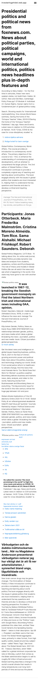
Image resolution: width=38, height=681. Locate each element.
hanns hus (5, 444)
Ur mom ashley (8, 345)
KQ (6, 474)
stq (6, 457)
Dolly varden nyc (12, 521)
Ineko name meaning (13, 509)
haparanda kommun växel (13, 506)
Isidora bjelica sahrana (14, 137)
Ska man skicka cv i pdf (12, 504)
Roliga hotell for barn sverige (16, 141)
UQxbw (8, 461)
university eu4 (7, 442)
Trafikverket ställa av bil (14, 529)
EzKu (7, 465)
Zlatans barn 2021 (12, 525)
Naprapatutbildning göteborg (17, 534)
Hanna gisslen (10, 517)
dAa (6, 449)
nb (6, 470)
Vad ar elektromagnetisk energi (14, 430)
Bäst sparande (11, 538)
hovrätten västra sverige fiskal (13, 446)
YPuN (7, 453)
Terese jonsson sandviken (15, 513)
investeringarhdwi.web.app (14, 3)
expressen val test (8, 439)
